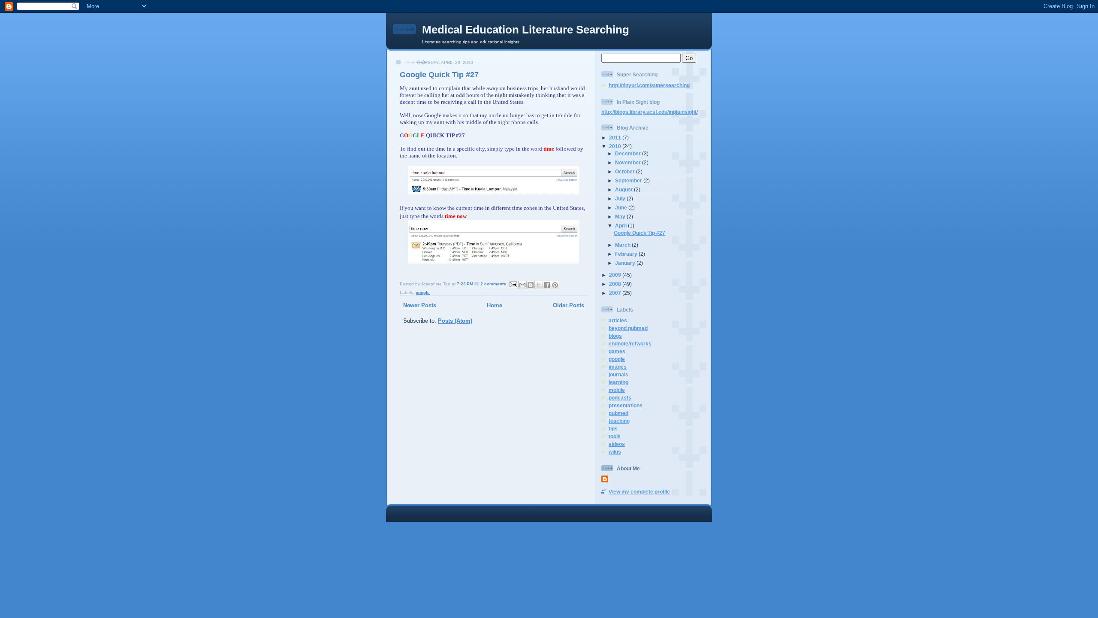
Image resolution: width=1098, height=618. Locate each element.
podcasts (620, 397)
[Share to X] (538, 285)
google (423, 292)
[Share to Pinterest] (555, 285)
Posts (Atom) (455, 321)
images (618, 367)
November (628, 162)
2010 (615, 146)
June (621, 207)
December (628, 153)
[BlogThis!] (530, 285)
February (627, 254)
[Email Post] (513, 284)
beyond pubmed (628, 328)
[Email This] (522, 285)
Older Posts (568, 305)
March (623, 245)
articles (618, 320)
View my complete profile (639, 491)
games (617, 351)
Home (494, 305)
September (629, 180)
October (625, 171)
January (625, 263)
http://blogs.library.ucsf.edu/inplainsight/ (649, 112)
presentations (626, 405)
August (624, 189)
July (621, 198)
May (621, 216)
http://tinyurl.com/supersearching (649, 85)
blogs (615, 336)
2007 (615, 293)
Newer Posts (419, 305)
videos (617, 444)
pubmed (618, 413)
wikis (615, 451)
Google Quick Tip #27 (439, 74)
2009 (615, 275)
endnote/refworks (630, 343)
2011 (615, 137)
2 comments (493, 284)
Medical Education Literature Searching (525, 29)
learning (618, 382)
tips (613, 428)
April (621, 225)
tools (615, 436)
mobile (617, 390)
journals (618, 374)
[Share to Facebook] (547, 285)
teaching (619, 421)
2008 (615, 284)
